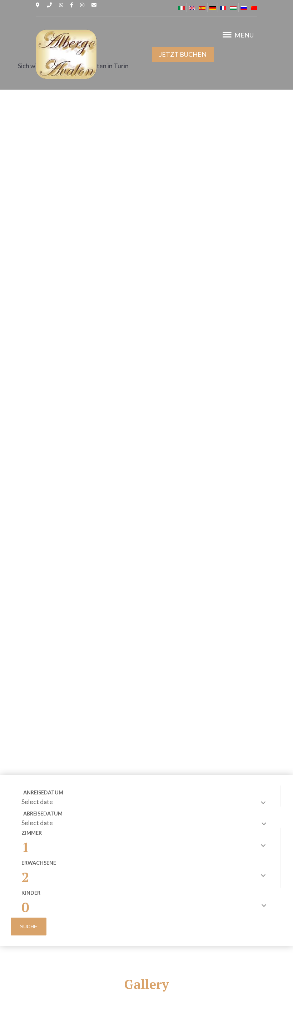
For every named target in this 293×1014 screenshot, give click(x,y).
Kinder (30, 893)
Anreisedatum (43, 792)
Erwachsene (38, 863)
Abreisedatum (43, 813)
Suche (28, 926)
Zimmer (31, 833)
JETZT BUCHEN (183, 54)
